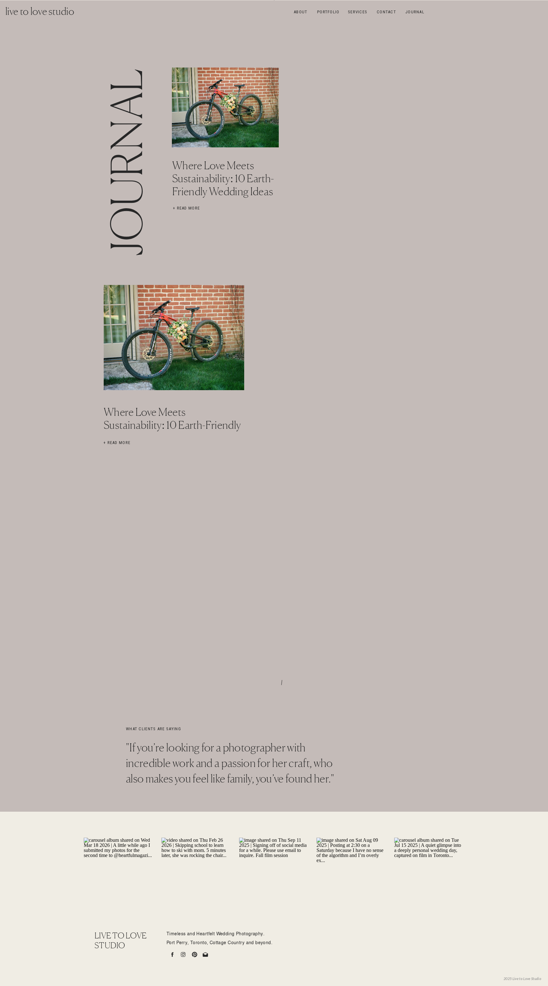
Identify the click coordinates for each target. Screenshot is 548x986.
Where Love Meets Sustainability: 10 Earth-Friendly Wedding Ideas (223, 179)
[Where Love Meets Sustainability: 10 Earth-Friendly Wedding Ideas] (225, 107)
